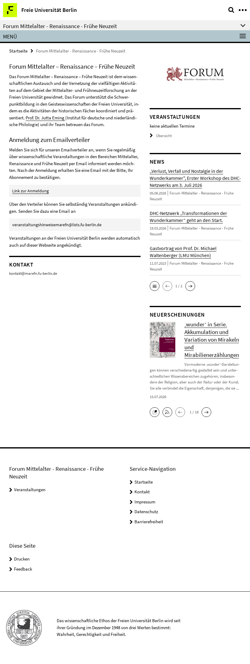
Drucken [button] (22, 559)
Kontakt (142, 492)
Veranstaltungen (29, 489)
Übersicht (164, 135)
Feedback (23, 569)
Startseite (18, 51)
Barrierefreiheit (148, 521)
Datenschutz (146, 511)
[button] (154, 286)
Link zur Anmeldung (30, 191)
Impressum (144, 502)
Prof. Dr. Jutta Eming (45, 118)
